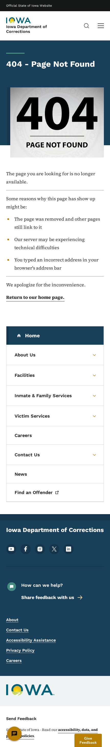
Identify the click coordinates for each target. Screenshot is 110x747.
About (12, 619)
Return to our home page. (35, 297)
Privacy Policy (20, 650)
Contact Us (17, 630)
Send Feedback (21, 718)
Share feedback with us (47, 597)
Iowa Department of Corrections (26, 29)
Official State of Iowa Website (29, 5)
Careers (14, 660)
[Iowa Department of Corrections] (19, 20)
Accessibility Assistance (31, 640)
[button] (88, 740)
